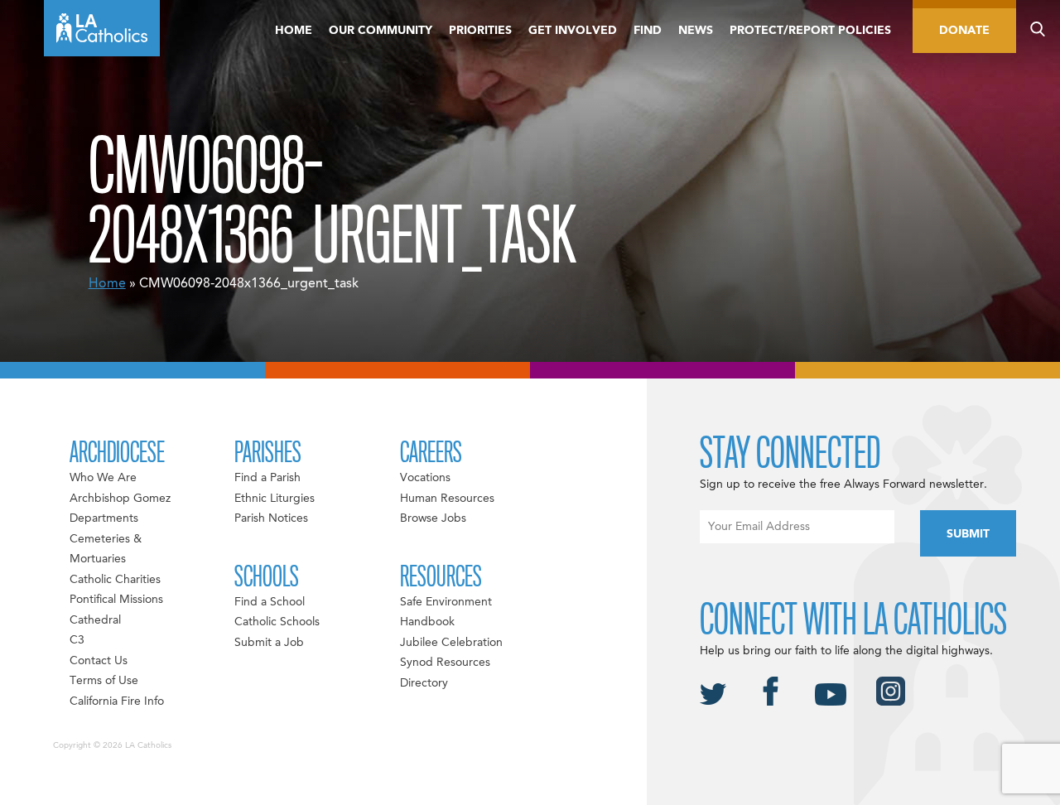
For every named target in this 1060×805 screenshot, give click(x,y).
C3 (77, 640)
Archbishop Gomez (120, 498)
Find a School (269, 602)
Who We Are (103, 478)
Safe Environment (446, 602)
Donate (964, 30)
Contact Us (99, 661)
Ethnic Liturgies (274, 498)
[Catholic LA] (102, 28)
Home (293, 30)
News (695, 30)
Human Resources (447, 498)
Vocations (425, 478)
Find (648, 30)
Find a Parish (267, 478)
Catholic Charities (115, 580)
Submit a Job (269, 642)
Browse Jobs (433, 518)
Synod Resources (445, 662)
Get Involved (572, 30)
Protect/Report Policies (810, 30)
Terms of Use (104, 681)
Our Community (380, 30)
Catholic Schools (277, 622)
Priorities (480, 30)
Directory (424, 683)
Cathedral (95, 620)
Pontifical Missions (116, 599)
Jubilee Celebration (451, 642)
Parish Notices (271, 518)
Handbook (427, 622)
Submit (968, 534)
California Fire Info (117, 701)
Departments (104, 518)
